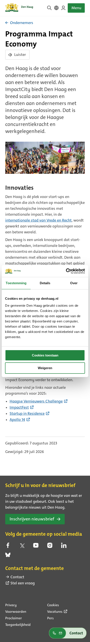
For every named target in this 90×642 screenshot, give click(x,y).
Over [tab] (74, 283)
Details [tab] (45, 283)
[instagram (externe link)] (49, 546)
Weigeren (45, 368)
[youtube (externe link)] (35, 546)
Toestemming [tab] (16, 283)
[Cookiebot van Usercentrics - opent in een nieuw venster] (66, 271)
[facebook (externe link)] (7, 546)
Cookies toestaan (45, 355)
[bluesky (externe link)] (7, 556)
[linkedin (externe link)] (63, 546)
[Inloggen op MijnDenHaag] (63, 7)
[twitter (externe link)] (21, 546)
